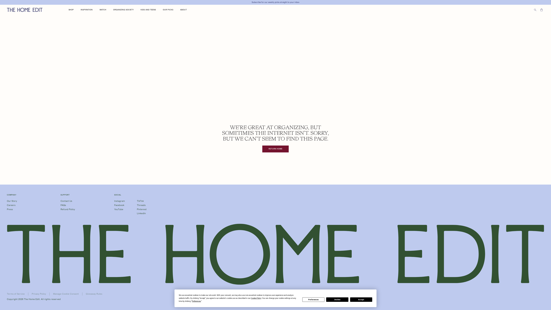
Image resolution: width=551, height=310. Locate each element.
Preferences (313, 300)
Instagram (119, 201)
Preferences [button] (196, 301)
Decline (337, 300)
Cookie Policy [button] (256, 298)
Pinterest (142, 209)
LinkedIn (141, 213)
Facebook (119, 205)
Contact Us (66, 201)
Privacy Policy (39, 294)
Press (10, 209)
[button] (71, 10)
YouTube (118, 209)
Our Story (12, 201)
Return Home (276, 149)
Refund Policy (68, 209)
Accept (361, 300)
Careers (11, 205)
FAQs (63, 205)
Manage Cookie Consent (66, 294)
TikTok (140, 201)
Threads (141, 205)
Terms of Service (16, 294)
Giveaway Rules (94, 294)
